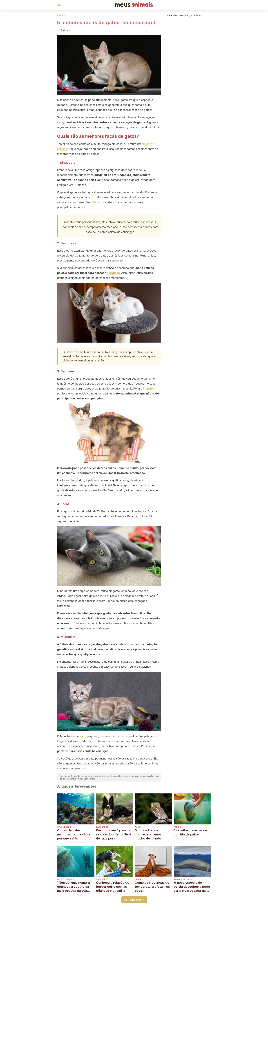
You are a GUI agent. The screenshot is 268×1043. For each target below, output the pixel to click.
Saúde (138, 879)
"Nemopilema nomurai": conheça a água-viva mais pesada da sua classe (75, 887)
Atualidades (64, 827)
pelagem (97, 202)
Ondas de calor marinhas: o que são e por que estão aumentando (73, 834)
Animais (61, 15)
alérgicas (113, 273)
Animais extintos (183, 879)
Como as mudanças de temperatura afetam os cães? (152, 886)
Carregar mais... (134, 899)
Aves (137, 827)
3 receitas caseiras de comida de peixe (190, 832)
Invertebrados (65, 879)
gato (83, 736)
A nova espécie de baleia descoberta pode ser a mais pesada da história (192, 887)
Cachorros (102, 827)
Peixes (177, 827)
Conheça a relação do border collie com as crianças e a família (112, 886)
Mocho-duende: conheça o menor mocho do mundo (148, 834)
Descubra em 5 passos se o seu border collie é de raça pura (113, 834)
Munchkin (149, 388)
